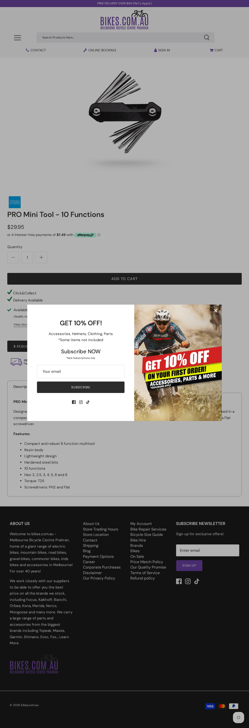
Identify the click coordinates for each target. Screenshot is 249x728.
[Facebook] (74, 402)
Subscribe (80, 387)
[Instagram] (81, 402)
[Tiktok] (88, 402)
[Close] (215, 310)
